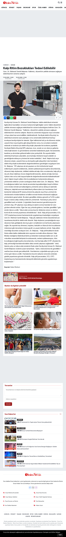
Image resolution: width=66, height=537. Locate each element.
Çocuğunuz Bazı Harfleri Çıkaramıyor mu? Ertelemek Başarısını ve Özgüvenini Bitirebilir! (46, 307)
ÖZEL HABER (42, 7)
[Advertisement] (34, 51)
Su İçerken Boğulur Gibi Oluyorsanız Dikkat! (47, 329)
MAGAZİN (58, 7)
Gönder (8, 404)
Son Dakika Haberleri (11, 505)
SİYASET (11, 7)
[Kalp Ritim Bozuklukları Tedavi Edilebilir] (33, 98)
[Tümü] (60, 414)
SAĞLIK (13, 65)
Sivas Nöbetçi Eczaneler (12, 492)
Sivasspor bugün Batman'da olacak (30, 439)
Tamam (60, 534)
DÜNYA (51, 7)
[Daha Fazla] (14, 117)
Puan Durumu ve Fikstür (11, 501)
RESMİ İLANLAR (35, 516)
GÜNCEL (4, 7)
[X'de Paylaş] (8, 117)
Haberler (6, 65)
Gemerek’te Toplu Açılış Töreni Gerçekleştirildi (34, 422)
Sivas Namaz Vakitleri (11, 497)
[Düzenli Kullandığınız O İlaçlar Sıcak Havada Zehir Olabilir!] (18, 320)
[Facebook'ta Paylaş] (5, 117)
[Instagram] (36, 487)
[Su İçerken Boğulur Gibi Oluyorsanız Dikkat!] (47, 320)
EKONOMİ (26, 7)
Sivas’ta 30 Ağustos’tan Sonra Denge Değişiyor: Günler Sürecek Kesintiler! (37, 448)
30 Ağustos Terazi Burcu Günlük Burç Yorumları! (34, 456)
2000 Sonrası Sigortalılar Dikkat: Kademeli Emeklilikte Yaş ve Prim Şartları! (38, 465)
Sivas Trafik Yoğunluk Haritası (44, 497)
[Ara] (59, 2)
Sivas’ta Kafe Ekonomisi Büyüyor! (30, 430)
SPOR (34, 7)
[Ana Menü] (61, 2)
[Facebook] (30, 487)
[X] (33, 487)
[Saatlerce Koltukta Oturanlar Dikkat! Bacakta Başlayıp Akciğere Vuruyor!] (47, 342)
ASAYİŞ (28, 516)
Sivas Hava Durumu (41, 492)
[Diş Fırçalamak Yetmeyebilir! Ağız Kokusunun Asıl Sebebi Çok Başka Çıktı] (18, 296)
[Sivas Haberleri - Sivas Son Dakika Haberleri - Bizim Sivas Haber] (10, 2)
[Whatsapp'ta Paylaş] (11, 117)
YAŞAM (18, 7)
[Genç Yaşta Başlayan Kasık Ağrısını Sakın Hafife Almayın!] (18, 342)
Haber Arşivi (39, 505)
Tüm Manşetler (40, 501)
